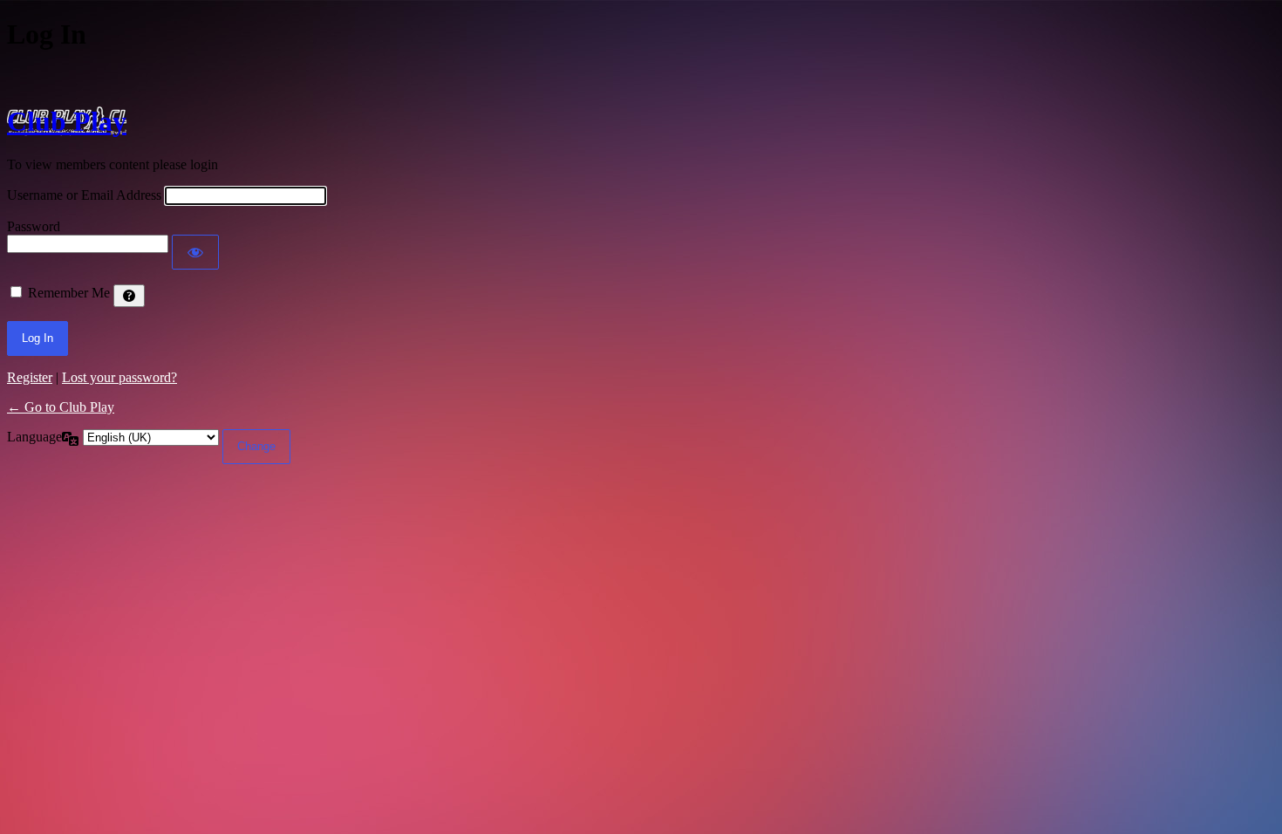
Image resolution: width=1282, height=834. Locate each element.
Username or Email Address (84, 195)
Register (29, 377)
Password (33, 226)
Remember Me (69, 292)
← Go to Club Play (60, 407)
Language (34, 436)
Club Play (66, 121)
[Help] (129, 295)
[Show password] (195, 252)
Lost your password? (119, 377)
